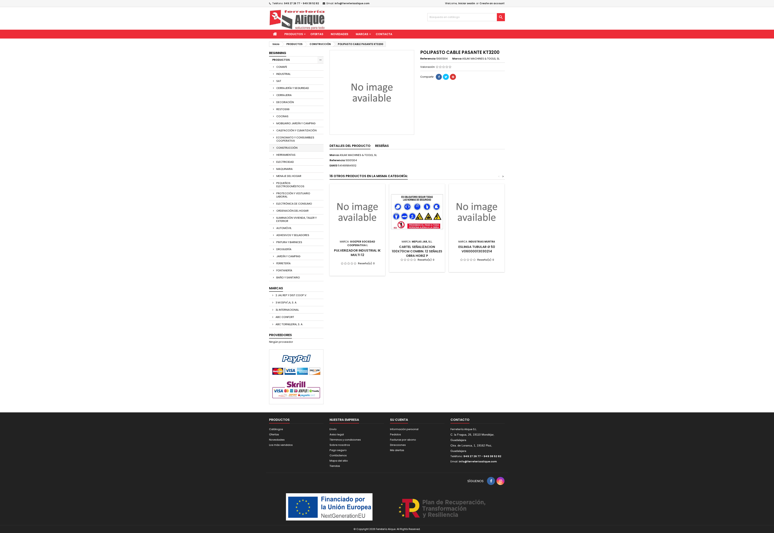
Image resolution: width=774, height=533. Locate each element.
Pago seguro (338, 450)
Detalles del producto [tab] (350, 145)
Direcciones (398, 445)
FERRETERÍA (283, 263)
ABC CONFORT (284, 317)
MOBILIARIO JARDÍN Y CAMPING (295, 123)
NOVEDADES (339, 34)
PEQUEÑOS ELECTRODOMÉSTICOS (290, 184)
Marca (457, 59)
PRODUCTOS (293, 34)
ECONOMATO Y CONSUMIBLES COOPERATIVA (295, 139)
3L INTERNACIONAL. (287, 310)
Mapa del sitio (339, 461)
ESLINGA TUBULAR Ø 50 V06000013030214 (476, 249)
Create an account (492, 3)
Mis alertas (397, 450)
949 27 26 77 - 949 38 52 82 (301, 3)
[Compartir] (439, 77)
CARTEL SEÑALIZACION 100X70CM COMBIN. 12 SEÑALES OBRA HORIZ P (417, 251)
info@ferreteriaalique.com (352, 3)
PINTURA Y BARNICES (289, 242)
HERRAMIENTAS (285, 155)
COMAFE (281, 67)
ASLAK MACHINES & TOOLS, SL (358, 155)
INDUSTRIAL (283, 74)
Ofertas (274, 434)
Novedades (277, 440)
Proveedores (280, 335)
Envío (333, 429)
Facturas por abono (403, 440)
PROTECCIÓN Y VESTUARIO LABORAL (293, 195)
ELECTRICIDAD (285, 162)
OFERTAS (316, 34)
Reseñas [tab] (382, 145)
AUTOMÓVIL (283, 228)
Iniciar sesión (466, 3)
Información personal (404, 429)
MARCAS (362, 34)
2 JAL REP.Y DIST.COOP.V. (291, 295)
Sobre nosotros (340, 445)
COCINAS (282, 116)
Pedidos (395, 434)
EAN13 (333, 165)
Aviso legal (337, 434)
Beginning (277, 53)
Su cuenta (399, 419)
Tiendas (335, 466)
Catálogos (276, 429)
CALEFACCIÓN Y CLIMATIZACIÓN (296, 130)
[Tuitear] (446, 77)
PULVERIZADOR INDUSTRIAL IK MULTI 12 (357, 252)
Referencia (428, 59)
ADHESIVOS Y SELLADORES (292, 235)
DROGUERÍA (283, 249)
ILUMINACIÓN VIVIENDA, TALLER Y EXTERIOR (296, 219)
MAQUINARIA (284, 169)
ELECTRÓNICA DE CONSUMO (294, 204)
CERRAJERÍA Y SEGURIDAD (292, 88)
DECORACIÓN (285, 102)
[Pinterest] (453, 77)
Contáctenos (338, 455)
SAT (278, 81)
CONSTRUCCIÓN (287, 148)
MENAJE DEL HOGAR (288, 176)
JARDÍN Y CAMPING (288, 256)
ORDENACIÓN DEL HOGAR (292, 211)
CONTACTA (384, 34)
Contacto (459, 419)
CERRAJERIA (284, 95)
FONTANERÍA (284, 270)
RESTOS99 (282, 109)
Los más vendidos (281, 445)
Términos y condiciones (345, 440)
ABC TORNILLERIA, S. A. (289, 324)
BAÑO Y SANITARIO (288, 277)
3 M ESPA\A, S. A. (286, 302)
